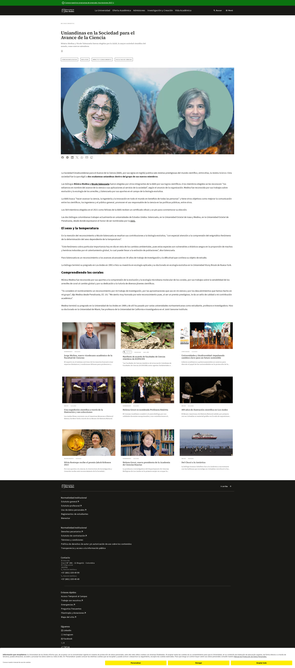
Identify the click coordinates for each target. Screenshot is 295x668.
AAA (132, 221)
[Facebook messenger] (67, 157)
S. (134, 221)
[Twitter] (77, 157)
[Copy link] (91, 157)
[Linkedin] (72, 157)
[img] (68, 11)
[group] (88, 345)
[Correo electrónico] (86, 157)
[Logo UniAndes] (68, 11)
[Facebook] (62, 157)
